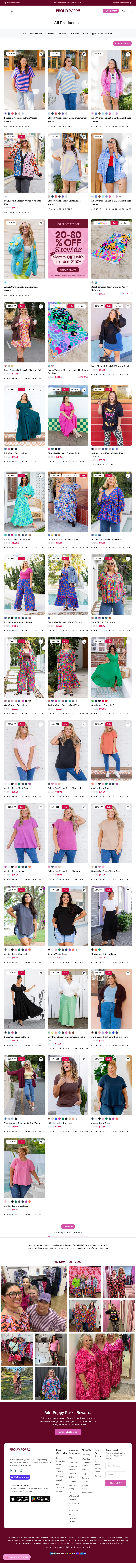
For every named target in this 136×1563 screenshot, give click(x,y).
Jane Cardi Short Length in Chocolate (109, 1037)
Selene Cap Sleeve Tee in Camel (106, 871)
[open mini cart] (130, 10)
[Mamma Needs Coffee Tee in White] (99, 449)
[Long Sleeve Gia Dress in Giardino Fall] (5, 366)
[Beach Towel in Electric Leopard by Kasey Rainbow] (96, 282)
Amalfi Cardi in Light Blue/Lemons (21, 287)
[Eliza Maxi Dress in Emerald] (5, 449)
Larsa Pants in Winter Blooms (18, 622)
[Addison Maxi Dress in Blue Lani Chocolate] (26, 535)
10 (97, 126)
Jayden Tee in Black (57, 954)
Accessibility (87, 1493)
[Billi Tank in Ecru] (52, 1118)
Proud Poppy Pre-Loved (61, 1461)
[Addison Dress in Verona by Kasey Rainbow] (23, 535)
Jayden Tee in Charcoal (15, 954)
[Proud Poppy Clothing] (68, 10)
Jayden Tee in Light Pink (16, 788)
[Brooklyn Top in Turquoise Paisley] (96, 535)
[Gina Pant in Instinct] (9, 701)
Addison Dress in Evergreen (17, 539)
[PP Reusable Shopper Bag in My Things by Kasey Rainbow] (106, 449)
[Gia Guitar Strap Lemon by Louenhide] (12, 366)
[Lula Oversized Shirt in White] (113, 113)
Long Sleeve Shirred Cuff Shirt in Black (110, 366)
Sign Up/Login (111, 11)
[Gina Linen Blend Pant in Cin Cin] (16, 701)
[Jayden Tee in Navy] (26, 784)
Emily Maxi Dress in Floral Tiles (63, 539)
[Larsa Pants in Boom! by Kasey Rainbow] (19, 618)
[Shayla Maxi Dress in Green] (92, 701)
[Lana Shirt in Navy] (103, 618)
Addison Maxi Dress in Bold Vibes (64, 705)
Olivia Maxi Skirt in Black (103, 954)
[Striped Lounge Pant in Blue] (9, 113)
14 (103, 126)
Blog (84, 1474)
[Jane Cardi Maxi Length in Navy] (117, 1032)
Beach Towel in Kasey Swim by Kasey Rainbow (109, 288)
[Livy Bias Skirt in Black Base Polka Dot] (63, 1032)
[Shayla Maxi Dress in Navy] (96, 701)
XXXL (26, 126)
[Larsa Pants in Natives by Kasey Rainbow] (16, 618)
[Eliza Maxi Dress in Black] (12, 449)
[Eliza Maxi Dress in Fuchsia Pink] (9, 449)
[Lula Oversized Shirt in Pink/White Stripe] (92, 113)
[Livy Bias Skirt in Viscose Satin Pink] (56, 1032)
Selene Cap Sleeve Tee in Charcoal (64, 788)
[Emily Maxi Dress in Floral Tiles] (49, 535)
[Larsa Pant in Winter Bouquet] (29, 618)
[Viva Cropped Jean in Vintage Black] (16, 1118)
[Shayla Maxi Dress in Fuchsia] (103, 701)
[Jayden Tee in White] (9, 784)
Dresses (50, 33)
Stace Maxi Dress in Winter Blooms (65, 622)
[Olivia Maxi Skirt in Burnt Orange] (96, 949)
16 (106, 126)
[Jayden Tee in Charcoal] (23, 784)
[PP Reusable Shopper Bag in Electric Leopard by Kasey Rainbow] (113, 449)
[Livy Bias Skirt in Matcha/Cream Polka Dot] (49, 1032)
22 (116, 126)
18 (109, 126)
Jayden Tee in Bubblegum (16, 1206)
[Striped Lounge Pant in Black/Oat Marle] (16, 113)
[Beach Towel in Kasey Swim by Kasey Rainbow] (92, 282)
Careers (98, 1476)
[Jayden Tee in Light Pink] (5, 784)
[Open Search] (12, 10)
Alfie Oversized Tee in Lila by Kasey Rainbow (108, 455)
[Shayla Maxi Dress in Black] (99, 701)
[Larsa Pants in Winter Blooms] (5, 618)
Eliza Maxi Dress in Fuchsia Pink (63, 453)
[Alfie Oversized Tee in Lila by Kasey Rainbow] (92, 449)
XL (17, 126)
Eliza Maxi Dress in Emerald (17, 453)
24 (120, 126)
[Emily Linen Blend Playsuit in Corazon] (52, 535)
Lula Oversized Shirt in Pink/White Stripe (111, 118)
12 (100, 126)
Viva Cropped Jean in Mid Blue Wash (22, 1123)
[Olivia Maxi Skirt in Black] (92, 949)
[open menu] (5, 10)
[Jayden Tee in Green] (19, 784)
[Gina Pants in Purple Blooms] (23, 701)
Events (59, 1492)
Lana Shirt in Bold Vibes (103, 622)
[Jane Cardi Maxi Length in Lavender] (103, 1032)
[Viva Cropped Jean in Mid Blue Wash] (5, 1118)
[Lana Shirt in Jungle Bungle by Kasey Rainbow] (110, 618)
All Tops (62, 33)
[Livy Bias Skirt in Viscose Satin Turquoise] (59, 1032)
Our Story (86, 1455)
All (24, 33)
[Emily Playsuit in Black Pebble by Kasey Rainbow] (56, 535)
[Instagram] (21, 1471)
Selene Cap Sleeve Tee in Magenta (64, 871)
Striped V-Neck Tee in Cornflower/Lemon (67, 118)
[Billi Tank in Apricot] (73, 1118)
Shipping (72, 1481)
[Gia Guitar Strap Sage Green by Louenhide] (9, 366)
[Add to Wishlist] (41, 54)
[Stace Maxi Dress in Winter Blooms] (49, 618)
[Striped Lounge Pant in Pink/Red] (12, 113)
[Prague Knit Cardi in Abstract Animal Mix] (5, 196)
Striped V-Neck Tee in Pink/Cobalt (20, 118)
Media (84, 1469)
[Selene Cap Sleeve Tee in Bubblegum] (56, 784)
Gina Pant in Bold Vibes (15, 705)
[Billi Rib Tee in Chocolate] (49, 1118)
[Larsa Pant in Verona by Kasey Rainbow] (23, 618)
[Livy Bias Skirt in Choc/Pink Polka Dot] (73, 1032)
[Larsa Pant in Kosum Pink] (26, 618)
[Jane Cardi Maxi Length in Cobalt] (113, 1032)
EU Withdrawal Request (74, 1496)
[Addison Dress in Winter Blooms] (9, 535)
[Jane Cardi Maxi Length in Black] (96, 1032)
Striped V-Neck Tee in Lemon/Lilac (64, 201)
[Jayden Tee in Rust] (92, 784)
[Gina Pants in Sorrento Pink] (12, 701)
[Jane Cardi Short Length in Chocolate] (92, 1032)
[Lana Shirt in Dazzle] (99, 618)
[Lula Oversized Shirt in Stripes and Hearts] (96, 113)
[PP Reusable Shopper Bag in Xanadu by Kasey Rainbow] (117, 449)
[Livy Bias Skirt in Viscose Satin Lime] (52, 1032)
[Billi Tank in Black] (66, 1118)
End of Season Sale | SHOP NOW (68, 3)
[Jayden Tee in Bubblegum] (16, 784)
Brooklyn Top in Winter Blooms (106, 539)
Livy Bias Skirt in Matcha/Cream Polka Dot (66, 1038)
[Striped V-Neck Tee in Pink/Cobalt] (5, 113)
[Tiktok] (16, 1471)
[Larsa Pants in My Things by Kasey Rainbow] (9, 618)
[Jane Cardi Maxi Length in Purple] (106, 1032)
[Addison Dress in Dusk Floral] (29, 535)
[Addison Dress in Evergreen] (5, 535)
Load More (68, 1226)
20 (113, 126)
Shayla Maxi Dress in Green (104, 705)
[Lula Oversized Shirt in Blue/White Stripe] (92, 196)
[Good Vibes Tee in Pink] (96, 449)
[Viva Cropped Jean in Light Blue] (12, 1118)
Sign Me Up (116, 1483)
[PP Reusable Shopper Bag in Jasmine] (103, 449)
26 (123, 126)
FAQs (71, 1458)
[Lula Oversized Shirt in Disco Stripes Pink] (110, 113)
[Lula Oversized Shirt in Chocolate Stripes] (99, 113)
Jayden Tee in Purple (14, 871)
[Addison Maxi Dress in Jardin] (19, 535)
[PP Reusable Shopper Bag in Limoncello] (110, 449)
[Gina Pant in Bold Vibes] (5, 701)
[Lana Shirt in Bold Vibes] (92, 618)
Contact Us (73, 1462)
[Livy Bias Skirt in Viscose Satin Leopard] (70, 1032)
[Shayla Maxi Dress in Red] (106, 701)
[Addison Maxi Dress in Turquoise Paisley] (16, 535)
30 (130, 126)
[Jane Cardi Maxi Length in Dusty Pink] (99, 1032)
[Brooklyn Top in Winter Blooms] (92, 535)
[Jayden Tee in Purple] (29, 784)
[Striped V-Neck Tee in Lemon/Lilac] (19, 113)
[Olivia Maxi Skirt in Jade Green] (99, 949)
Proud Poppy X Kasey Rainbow (98, 33)
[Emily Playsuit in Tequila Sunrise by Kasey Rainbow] (59, 535)
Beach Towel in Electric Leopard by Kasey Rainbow (68, 371)
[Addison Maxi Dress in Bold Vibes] (49, 701)
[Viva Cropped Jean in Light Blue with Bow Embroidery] (9, 1118)
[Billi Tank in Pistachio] (70, 1118)
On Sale (59, 1480)
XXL (21, 126)
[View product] (120, 113)
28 (127, 126)
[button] (34, 1299)
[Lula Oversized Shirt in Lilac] (117, 113)
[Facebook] (11, 1471)
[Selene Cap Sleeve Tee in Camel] (59, 784)
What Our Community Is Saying (87, 1462)
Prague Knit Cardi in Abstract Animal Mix (22, 202)
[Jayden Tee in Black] (12, 784)
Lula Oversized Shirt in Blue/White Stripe (111, 201)
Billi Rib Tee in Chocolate (60, 1123)
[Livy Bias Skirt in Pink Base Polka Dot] (66, 1032)
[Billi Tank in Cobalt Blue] (56, 1118)
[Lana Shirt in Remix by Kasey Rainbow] (96, 618)
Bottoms (75, 33)
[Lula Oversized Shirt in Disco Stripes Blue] (106, 113)
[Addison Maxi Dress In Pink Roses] (12, 535)
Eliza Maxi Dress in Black (16, 1037)
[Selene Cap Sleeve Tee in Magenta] (52, 784)
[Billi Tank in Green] (63, 1118)
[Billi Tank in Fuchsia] (59, 1118)
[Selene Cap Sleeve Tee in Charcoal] (49, 784)
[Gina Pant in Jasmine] (19, 701)
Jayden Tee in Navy (100, 1123)
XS (5, 126)
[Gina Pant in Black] (26, 701)
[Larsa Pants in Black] (12, 618)
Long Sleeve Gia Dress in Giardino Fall (22, 370)
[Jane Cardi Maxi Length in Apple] (110, 1032)
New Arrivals (36, 33)
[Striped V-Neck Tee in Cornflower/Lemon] (23, 113)
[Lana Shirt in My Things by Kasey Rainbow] (106, 618)
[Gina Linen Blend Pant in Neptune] (29, 701)
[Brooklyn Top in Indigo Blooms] (99, 535)
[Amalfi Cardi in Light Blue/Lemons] (5, 282)
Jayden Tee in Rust (100, 788)
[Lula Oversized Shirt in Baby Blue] (103, 113)
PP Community (13, 3)
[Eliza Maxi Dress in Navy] (16, 449)
